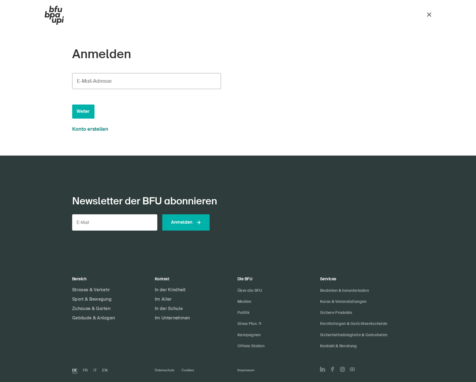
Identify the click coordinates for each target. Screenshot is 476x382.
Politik (243, 312)
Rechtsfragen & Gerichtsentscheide (353, 323)
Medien (244, 301)
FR (85, 370)
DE (74, 370)
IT (95, 370)
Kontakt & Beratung (338, 345)
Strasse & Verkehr (91, 290)
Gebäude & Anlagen (93, 318)
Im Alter (163, 299)
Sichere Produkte (336, 312)
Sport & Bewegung (92, 299)
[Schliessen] (429, 14)
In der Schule (169, 308)
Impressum (246, 370)
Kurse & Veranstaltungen (343, 301)
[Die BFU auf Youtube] (352, 369)
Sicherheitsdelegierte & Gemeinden (353, 334)
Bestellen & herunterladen (344, 290)
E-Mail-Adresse (94, 81)
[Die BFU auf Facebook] (332, 369)
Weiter (83, 111)
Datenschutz (164, 370)
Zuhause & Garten (91, 308)
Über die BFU (249, 290)
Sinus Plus (247, 323)
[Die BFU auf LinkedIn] (322, 369)
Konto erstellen (90, 129)
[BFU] (54, 15)
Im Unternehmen (172, 318)
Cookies (188, 370)
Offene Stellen (250, 345)
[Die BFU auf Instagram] (342, 369)
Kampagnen (249, 334)
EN (104, 370)
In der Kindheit (170, 290)
